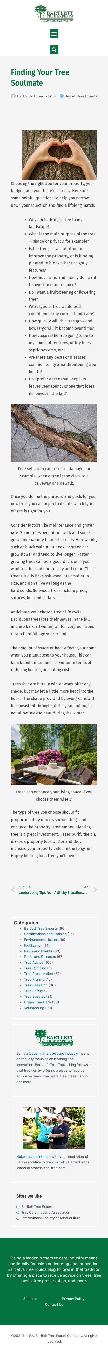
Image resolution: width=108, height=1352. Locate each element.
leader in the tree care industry (53, 1053)
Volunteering (34, 1008)
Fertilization (33, 945)
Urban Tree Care (37, 1002)
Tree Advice (33, 962)
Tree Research (36, 985)
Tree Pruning (34, 979)
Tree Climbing (35, 968)
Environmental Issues (41, 940)
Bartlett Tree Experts (81, 96)
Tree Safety (33, 991)
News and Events (38, 951)
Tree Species (34, 996)
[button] (54, 33)
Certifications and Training (45, 934)
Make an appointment (33, 1157)
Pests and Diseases (40, 957)
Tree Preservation (38, 974)
